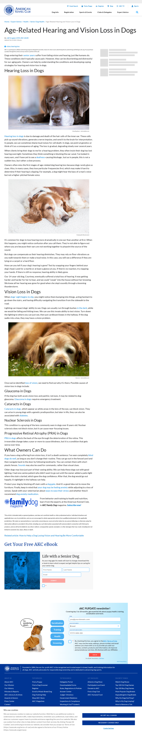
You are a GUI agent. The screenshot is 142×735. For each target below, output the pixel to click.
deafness (40, 157)
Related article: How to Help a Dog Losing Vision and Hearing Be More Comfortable (44, 535)
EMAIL (70, 616)
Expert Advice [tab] (123, 12)
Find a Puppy (88, 6)
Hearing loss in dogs (14, 136)
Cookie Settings (108, 728)
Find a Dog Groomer (40, 685)
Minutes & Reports (11, 691)
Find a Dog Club (94, 691)
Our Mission (9, 685)
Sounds (21, 465)
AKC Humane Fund (95, 695)
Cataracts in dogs (12, 408)
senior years (29, 55)
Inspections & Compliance (70, 701)
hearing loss (15, 46)
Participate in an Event (96, 685)
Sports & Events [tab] (85, 12)
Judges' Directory (66, 695)
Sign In (136, 6)
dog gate (51, 484)
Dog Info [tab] (55, 12)
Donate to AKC (93, 688)
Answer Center (65, 691)
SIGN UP (95, 654)
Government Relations (68, 698)
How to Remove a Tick (123, 704)
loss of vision (31, 382)
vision (8, 46)
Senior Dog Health (37, 22)
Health (26, 22)
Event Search (74, 6)
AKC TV (121, 6)
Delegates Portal (66, 682)
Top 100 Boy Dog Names (124, 688)
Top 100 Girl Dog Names (124, 685)
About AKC (8, 682)
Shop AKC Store (38, 698)
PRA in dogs (10, 438)
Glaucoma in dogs (22, 399)
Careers (7, 704)
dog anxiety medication (27, 494)
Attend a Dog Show (95, 682)
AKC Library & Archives (13, 695)
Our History (9, 688)
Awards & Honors (11, 698)
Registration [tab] (69, 12)
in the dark (82, 308)
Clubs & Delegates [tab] (104, 12)
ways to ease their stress (57, 490)
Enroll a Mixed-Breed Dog (42, 691)
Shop (111, 6)
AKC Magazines (38, 701)
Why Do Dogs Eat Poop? (124, 698)
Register (101, 6)
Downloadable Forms (68, 685)
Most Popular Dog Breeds (125, 691)
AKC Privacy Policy (121, 661)
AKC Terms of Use (110, 641)
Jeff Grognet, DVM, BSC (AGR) (18, 38)
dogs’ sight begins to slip (22, 297)
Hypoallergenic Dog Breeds (125, 695)
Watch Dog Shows (122, 682)
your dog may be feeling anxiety (53, 487)
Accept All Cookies (109, 715)
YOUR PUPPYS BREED (74, 623)
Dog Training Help (39, 695)
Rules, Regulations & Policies (71, 688)
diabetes (24, 415)
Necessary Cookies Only (108, 723)
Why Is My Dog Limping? (124, 701)
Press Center (9, 701)
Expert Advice (16, 22)
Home (6, 22)
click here (101, 658)
